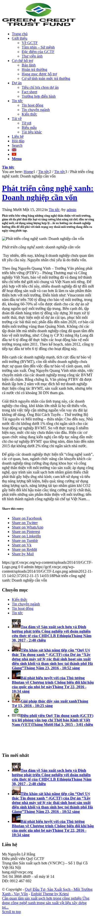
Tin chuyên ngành (26, 604)
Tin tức (8, 167)
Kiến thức (19, 599)
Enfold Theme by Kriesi (50, 894)
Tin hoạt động (22, 608)
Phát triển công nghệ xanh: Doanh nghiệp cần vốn (48, 193)
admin (71, 209)
